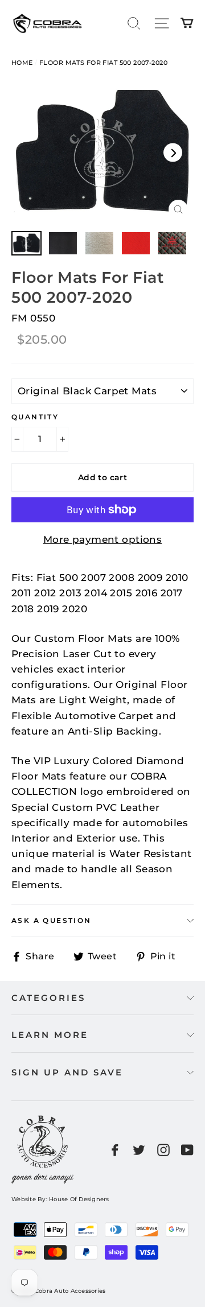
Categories (48, 997)
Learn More (49, 1034)
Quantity (35, 417)
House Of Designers (79, 1199)
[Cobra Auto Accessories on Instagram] (163, 1149)
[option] (102, 152)
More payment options (102, 539)
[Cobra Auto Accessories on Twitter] (139, 1149)
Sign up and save (67, 1072)
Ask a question (51, 920)
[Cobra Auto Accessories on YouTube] (187, 1149)
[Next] (172, 152)
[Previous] (32, 152)
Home (22, 63)
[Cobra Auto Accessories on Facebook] (115, 1149)
